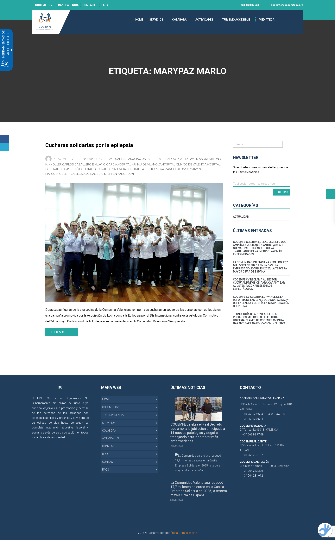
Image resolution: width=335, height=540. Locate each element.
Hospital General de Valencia (102, 169)
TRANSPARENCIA (67, 5)
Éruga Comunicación (184, 532)
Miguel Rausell (68, 174)
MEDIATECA (266, 19)
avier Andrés (200, 159)
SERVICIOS (156, 19)
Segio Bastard (92, 174)
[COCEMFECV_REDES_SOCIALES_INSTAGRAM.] (85, 442)
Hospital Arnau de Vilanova (139, 164)
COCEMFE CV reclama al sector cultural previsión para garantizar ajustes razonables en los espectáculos (259, 284)
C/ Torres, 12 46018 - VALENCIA (259, 429)
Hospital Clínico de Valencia (184, 164)
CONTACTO (90, 5)
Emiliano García (104, 164)
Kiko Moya (156, 169)
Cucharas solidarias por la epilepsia (89, 145)
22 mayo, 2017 (93, 159)
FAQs (104, 5)
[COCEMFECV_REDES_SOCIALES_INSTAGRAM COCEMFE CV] (190, 5)
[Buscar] (286, 144)
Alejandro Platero (174, 159)
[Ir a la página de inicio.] (45, 21)
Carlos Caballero (77, 164)
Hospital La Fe (137, 169)
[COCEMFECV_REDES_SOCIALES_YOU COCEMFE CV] (195, 5)
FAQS (105, 469)
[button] (330, 194)
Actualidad (118, 159)
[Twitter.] (4, 147)
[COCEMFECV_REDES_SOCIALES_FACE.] (73, 442)
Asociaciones (138, 159)
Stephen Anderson (119, 174)
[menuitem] (139, 19)
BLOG (105, 453)
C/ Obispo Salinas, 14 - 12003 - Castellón (264, 465)
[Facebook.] (4, 139)
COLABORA (179, 19)
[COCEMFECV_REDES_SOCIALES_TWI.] (79, 442)
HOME (139, 19)
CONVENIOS (109, 446)
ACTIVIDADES (204, 19)
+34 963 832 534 (249, 4)
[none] (134, 242)
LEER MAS (58, 332)
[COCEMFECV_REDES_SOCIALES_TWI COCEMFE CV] (185, 5)
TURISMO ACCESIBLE (236, 19)
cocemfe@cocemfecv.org (286, 4)
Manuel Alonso (177, 169)
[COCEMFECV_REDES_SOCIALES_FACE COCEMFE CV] (179, 5)
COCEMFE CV (43, 5)
